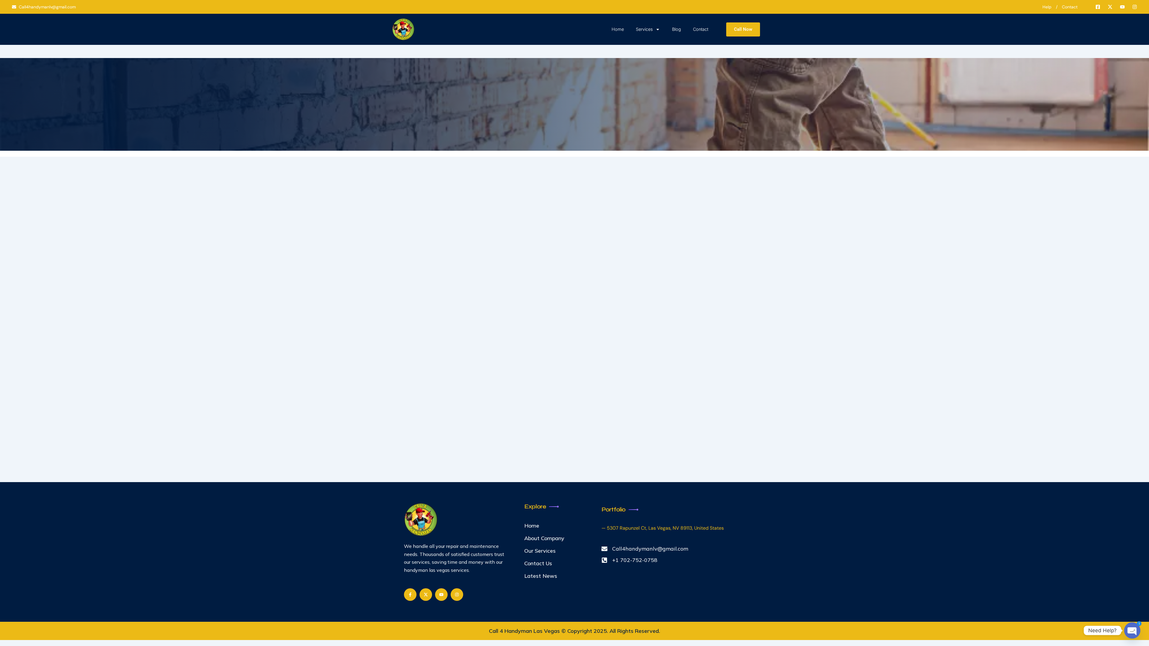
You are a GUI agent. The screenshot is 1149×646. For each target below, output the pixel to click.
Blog (676, 29)
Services (644, 29)
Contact (700, 29)
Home (618, 29)
